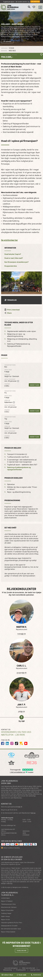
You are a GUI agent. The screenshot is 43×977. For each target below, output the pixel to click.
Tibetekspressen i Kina (8, 904)
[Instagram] (11, 743)
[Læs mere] (21, 612)
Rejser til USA (5, 919)
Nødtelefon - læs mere (13, 734)
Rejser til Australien (7, 910)
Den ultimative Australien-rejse (11, 929)
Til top (22, 721)
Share (9, 313)
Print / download (13, 310)
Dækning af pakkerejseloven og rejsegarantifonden (19, 468)
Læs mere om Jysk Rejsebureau (11, 798)
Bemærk (4, 51)
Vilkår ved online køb (28, 968)
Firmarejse (12, 300)
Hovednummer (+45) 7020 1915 (16, 732)
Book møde (22, 975)
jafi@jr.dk (21, 711)
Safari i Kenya (5, 916)
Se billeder (7, 41)
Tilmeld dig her (21, 950)
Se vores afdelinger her (8, 825)
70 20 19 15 (37, 975)
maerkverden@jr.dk (16, 807)
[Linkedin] (7, 743)
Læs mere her (35, 1)
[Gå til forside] (10, 7)
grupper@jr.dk (21, 673)
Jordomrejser (5, 898)
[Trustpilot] (21, 743)
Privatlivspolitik (21, 970)
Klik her (33, 813)
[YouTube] (25, 743)
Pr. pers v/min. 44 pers (9, 54)
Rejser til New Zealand (8, 932)
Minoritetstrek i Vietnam (9, 907)
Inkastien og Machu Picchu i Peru (11, 923)
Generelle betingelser (11, 968)
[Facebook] (2, 743)
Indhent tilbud (34, 385)
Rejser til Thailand (6, 901)
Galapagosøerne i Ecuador (9, 926)
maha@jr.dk (21, 634)
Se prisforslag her (9, 240)
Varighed (4, 48)
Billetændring (7, 970)
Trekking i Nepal (6, 913)
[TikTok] (16, 743)
